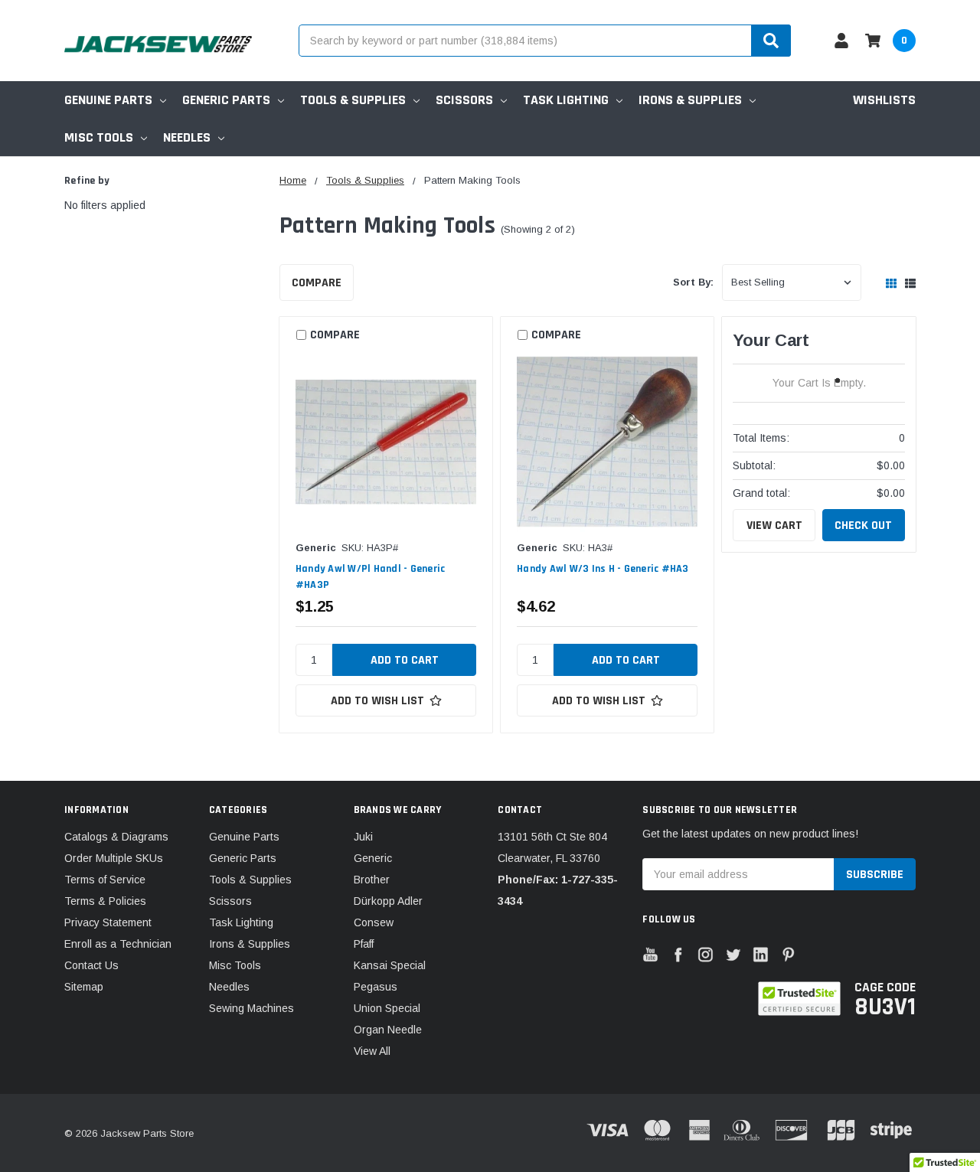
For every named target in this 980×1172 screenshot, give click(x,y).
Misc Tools (98, 137)
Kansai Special (390, 965)
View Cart (774, 525)
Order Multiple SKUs (113, 858)
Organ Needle (388, 1029)
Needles (187, 137)
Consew (374, 922)
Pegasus (375, 987)
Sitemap (83, 987)
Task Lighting (566, 100)
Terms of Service (104, 879)
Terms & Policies (105, 901)
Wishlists (884, 100)
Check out (863, 525)
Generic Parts (226, 100)
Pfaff (364, 944)
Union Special (387, 1008)
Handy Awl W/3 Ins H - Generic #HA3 (603, 569)
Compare (316, 283)
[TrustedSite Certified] (799, 998)
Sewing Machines (251, 1008)
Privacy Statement (108, 922)
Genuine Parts (108, 100)
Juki (363, 837)
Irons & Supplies (690, 100)
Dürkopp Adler (388, 901)
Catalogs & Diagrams (116, 837)
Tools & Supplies (353, 100)
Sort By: (693, 282)
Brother (372, 879)
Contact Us (91, 965)
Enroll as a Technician (118, 944)
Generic (373, 858)
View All (372, 1051)
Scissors (464, 100)
